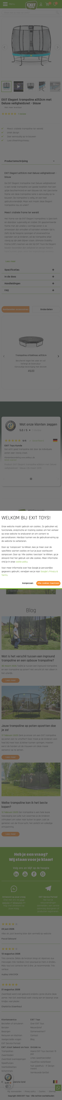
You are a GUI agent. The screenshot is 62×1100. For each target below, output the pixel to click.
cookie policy (22, 562)
